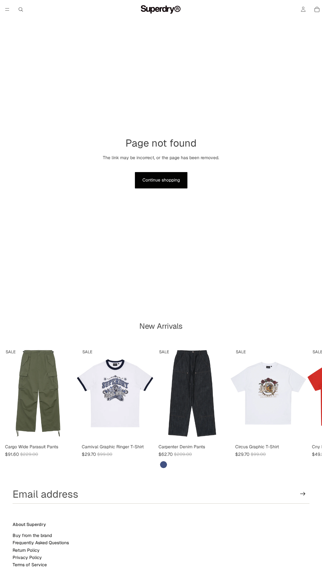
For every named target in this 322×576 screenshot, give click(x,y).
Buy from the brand (32, 535)
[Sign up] (302, 494)
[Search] (21, 9)
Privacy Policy (27, 557)
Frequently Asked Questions (41, 543)
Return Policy (26, 550)
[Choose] (67, 431)
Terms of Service (30, 565)
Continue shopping (161, 180)
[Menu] (7, 9)
